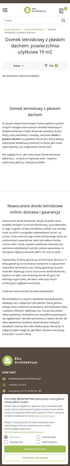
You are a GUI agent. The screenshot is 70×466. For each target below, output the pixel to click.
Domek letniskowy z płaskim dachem (30, 31)
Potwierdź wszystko (35, 449)
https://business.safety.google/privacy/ (23, 432)
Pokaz (17, 65)
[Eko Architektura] (35, 10)
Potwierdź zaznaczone (35, 457)
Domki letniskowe (33, 29)
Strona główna (12, 29)
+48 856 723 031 (17, 384)
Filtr (51, 65)
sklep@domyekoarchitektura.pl (24, 378)
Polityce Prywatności (45, 415)
